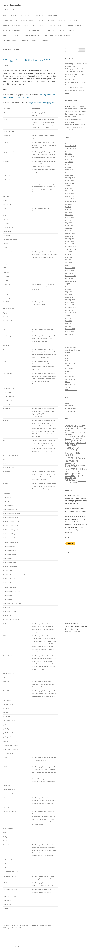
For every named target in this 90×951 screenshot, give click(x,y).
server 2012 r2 (71, 469)
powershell (72, 460)
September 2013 (70, 281)
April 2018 (68, 212)
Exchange (69, 440)
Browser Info (52, 16)
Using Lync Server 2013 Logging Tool (41, 103)
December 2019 (70, 183)
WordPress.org (70, 411)
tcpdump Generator (73, 26)
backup (67, 431)
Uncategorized (70, 384)
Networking (69, 369)
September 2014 (70, 249)
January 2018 (69, 217)
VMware (68, 387)
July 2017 (68, 220)
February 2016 (70, 233)
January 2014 (69, 270)
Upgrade (80, 475)
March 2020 (69, 175)
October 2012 (69, 310)
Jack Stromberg (13, 5)
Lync (20, 925)
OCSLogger (6, 928)
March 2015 (69, 236)
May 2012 (68, 323)
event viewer (78, 438)
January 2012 (69, 331)
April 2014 (68, 262)
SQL (79, 469)
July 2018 (68, 207)
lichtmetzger (69, 114)
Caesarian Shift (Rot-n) (56, 30)
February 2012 (70, 329)
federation (78, 440)
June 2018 (68, 209)
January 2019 (69, 194)
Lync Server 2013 (46, 925)
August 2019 (69, 186)
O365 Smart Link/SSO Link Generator (15, 26)
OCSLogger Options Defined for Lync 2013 (26, 60)
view (74, 478)
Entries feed (69, 406)
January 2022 (69, 159)
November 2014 (70, 247)
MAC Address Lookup (10, 40)
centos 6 (68, 434)
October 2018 (69, 199)
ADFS (67, 429)
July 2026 (68, 143)
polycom (83, 458)
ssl (81, 469)
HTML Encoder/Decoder (56, 21)
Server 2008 (82, 465)
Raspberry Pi (69, 377)
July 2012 (68, 318)
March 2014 (69, 265)
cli (72, 434)
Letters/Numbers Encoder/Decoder (57, 35)
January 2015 (69, 241)
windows (74, 482)
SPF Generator (38, 26)
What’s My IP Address (29, 40)
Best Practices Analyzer (74, 432)
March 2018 (69, 215)
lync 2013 (71, 450)
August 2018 (69, 204)
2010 (66, 424)
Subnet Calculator (54, 26)
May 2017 (68, 223)
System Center (70, 379)
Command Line (73, 435)
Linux (67, 358)
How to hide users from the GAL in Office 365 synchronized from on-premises (76, 108)
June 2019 (68, 188)
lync (74, 445)
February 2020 (70, 178)
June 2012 (68, 321)
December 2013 (70, 273)
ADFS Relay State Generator (21, 16)
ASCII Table (39, 16)
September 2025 (70, 146)
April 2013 (68, 294)
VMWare (71, 480)
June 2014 (68, 257)
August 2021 (69, 162)
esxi (72, 439)
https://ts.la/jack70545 (72, 632)
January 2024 (69, 156)
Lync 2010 (72, 448)
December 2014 (70, 244)
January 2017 (69, 225)
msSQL (67, 366)
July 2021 (68, 164)
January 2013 (69, 302)
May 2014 (68, 260)
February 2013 (70, 300)
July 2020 (68, 172)
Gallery (40, 21)
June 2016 (68, 231)
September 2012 (70, 313)
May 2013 (68, 292)
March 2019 (69, 191)
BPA (84, 432)
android (75, 428)
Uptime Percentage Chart (12, 30)
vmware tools (82, 481)
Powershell (68, 374)
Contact (45, 40)
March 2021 (69, 170)
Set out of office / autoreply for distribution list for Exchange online (75, 90)
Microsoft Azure (70, 363)
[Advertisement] (76, 589)
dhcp (83, 436)
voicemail (68, 483)
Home (5, 16)
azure (83, 428)
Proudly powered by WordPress (12, 947)
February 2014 (70, 268)
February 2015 (70, 239)
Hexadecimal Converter (31, 35)
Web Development (71, 390)
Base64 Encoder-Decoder (34, 30)
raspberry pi (70, 463)
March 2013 (69, 297)
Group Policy (70, 443)
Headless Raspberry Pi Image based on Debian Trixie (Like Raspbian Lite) (74, 77)
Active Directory (70, 347)
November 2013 (70, 276)
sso (85, 469)
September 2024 (70, 148)
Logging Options (35, 925)
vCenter (68, 477)
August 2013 (69, 284)
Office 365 (68, 371)
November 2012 (70, 308)
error (68, 438)
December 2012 (70, 305)
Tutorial (70, 475)
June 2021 (68, 167)
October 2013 (69, 278)
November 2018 (70, 196)
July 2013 (68, 286)
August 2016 (69, 228)
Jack (24, 928)
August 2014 (69, 252)
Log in (67, 403)
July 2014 (68, 255)
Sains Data (68, 125)
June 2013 (68, 289)
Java (66, 355)
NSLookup (73, 21)
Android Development (72, 350)
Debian (67, 353)
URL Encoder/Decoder (10, 35)
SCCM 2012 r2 (71, 465)
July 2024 (68, 151)
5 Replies (5, 66)
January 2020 (69, 180)
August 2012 (69, 316)
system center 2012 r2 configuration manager (75, 472)
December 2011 (70, 334)
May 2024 (68, 154)
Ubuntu (67, 382)
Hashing (72, 30)
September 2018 (70, 202)
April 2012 (68, 326)
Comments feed (70, 408)
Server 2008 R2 (71, 466)
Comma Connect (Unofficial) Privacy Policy (18, 21)
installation (81, 442)
